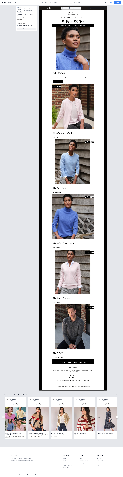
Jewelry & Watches (67, 465)
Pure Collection (29, 9)
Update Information (65, 380)
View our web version (80, 383)
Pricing (15, 2)
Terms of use (86, 380)
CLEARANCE (81, 17)
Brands (10, 2)
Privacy (99, 463)
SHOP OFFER (58, 81)
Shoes (64, 463)
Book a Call (100, 461)
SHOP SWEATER (57, 192)
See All (115, 395)
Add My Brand (83, 463)
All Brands (82, 458)
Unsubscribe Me (73, 380)
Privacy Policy (80, 380)
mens (75, 17)
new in (63, 17)
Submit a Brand (84, 461)
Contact (99, 458)
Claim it (33, 33)
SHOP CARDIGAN (57, 137)
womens (69, 17)
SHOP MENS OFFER (58, 357)
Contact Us (59, 380)
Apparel (65, 458)
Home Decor (66, 467)
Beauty (64, 461)
